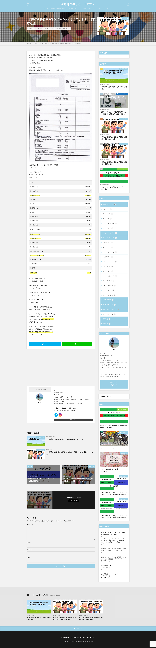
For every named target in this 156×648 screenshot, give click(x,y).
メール (29, 550)
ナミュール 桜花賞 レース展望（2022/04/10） (109, 470)
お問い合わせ (64, 637)
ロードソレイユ (108, 290)
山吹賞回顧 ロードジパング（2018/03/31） (109, 566)
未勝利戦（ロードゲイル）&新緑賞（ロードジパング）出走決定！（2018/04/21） (113, 549)
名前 (29, 542)
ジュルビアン (107, 242)
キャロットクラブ (104, 8)
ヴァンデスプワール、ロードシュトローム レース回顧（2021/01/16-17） (114, 533)
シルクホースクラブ (109, 233)
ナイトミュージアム (109, 252)
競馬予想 (106, 319)
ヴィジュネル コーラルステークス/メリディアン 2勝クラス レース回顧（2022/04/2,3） (113, 493)
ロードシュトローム (109, 276)
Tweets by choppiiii (105, 396)
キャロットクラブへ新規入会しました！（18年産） (112, 188)
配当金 (68, 28)
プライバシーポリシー (78, 637)
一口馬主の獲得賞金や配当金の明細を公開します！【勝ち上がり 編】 (69, 453)
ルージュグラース (109, 314)
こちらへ (72, 410)
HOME (29, 43)
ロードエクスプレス (109, 261)
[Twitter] (45, 344)
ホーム (46, 8)
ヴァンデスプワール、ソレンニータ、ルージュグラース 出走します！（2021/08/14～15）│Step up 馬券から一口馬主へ (114, 540)
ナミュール (107, 218)
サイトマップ (91, 637)
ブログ (35, 43)
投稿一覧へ (73, 419)
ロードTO (50, 28)
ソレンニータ (107, 247)
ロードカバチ (108, 266)
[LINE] (77, 344)
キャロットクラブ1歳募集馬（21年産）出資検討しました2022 (113, 426)
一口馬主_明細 (42, 28)
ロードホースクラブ (74, 8)
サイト (28, 557)
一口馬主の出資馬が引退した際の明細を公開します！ (65, 439)
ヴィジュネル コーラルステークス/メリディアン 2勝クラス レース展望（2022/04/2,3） (113, 516)
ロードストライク (109, 285)
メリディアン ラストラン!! (109, 448)
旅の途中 (65, 408)
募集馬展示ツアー (62, 8)
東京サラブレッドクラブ (89, 8)
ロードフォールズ (109, 295)
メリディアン (108, 257)
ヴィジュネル (108, 228)
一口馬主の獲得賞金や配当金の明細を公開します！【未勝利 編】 (65, 43)
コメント (30, 524)
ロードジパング (57, 28)
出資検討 (52, 8)
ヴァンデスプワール (109, 223)
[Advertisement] (43, 367)
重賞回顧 (106, 323)
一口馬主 (64, 28)
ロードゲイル (107, 271)
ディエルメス (107, 214)
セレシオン (107, 209)
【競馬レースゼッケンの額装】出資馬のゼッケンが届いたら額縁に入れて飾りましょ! (113, 113)
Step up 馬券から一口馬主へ (78, 4)
